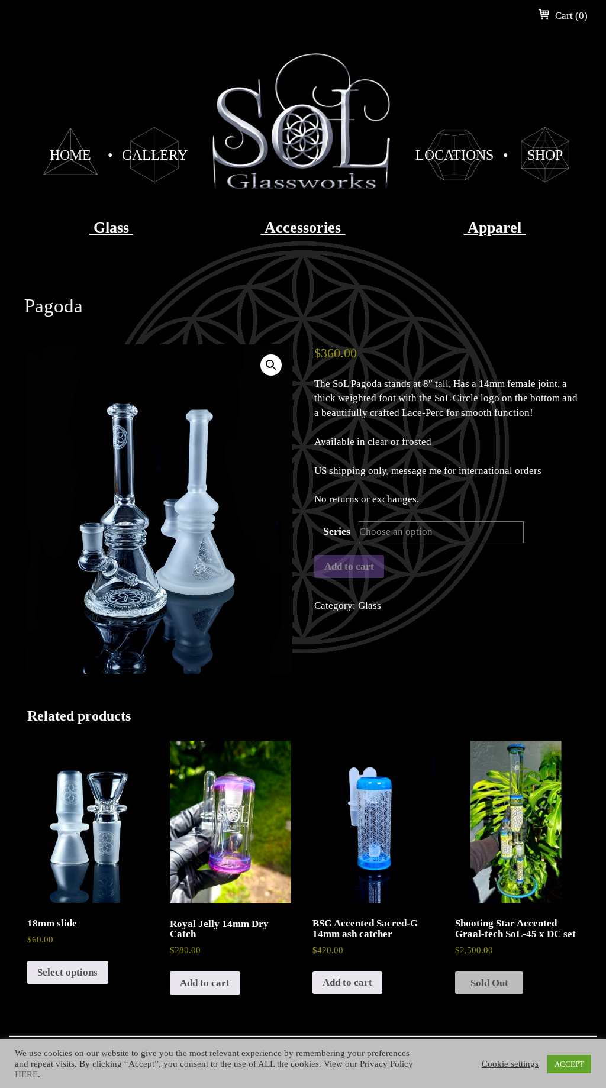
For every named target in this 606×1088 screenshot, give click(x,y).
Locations (454, 155)
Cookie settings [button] (510, 1063)
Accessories (302, 227)
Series (336, 531)
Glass (111, 227)
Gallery (155, 155)
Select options (67, 972)
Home (70, 155)
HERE (26, 1074)
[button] (271, 365)
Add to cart (349, 566)
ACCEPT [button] (569, 1064)
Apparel (494, 227)
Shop (545, 155)
